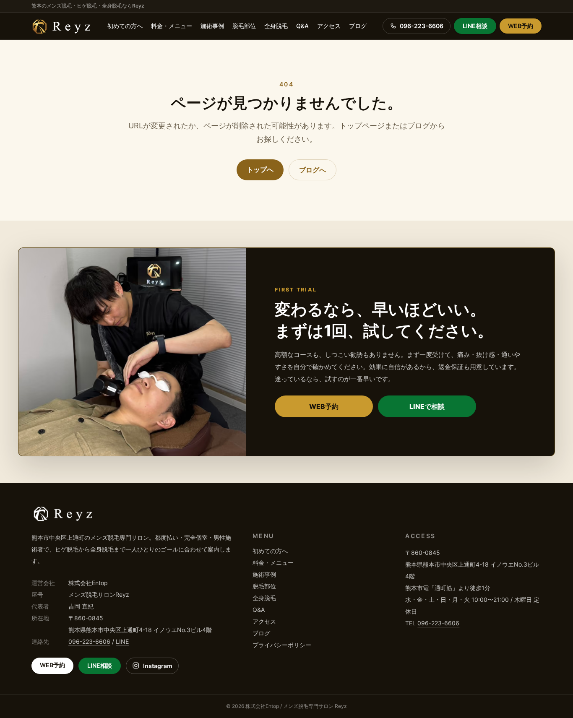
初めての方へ (125, 25)
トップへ (260, 169)
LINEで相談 (427, 406)
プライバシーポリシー (282, 644)
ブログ (358, 25)
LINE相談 (475, 25)
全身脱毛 (276, 25)
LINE (122, 641)
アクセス (329, 25)
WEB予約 (520, 25)
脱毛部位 (244, 25)
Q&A (302, 25)
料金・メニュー (171, 25)
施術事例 (212, 25)
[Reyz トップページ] (61, 26)
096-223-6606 (89, 641)
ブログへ (312, 170)
